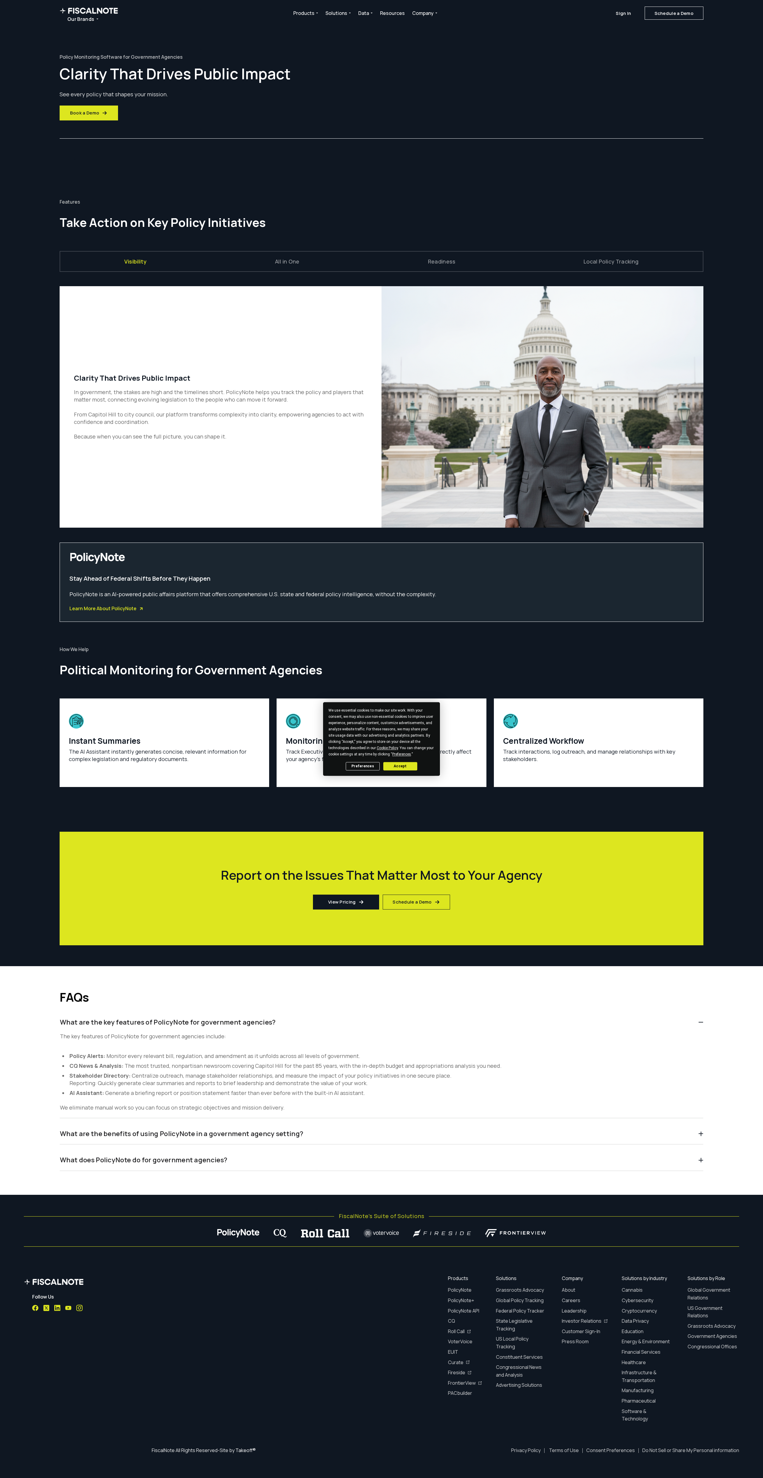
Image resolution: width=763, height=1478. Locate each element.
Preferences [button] (401, 754)
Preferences (362, 766)
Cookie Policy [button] (387, 748)
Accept (400, 766)
